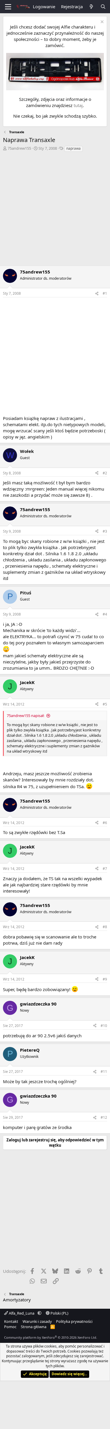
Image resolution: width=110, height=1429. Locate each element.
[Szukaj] (103, 6)
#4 (105, 614)
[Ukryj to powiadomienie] (101, 22)
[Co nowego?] (91, 6)
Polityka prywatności (74, 1321)
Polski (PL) (59, 1313)
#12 (104, 1117)
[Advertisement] (55, 210)
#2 (105, 473)
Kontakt (11, 1321)
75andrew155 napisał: (25, 715)
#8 (105, 926)
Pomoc (10, 1326)
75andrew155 (19, 148)
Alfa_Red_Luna (21, 1313)
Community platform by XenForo (50, 1337)
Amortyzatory (17, 1300)
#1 (105, 293)
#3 (105, 531)
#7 (105, 868)
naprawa (73, 148)
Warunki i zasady (37, 1321)
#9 (105, 979)
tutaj (78, 105)
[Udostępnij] (97, 293)
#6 (105, 822)
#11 (104, 1071)
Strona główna (33, 1326)
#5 (105, 704)
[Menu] (8, 7)
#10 (104, 1025)
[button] (39, 1313)
